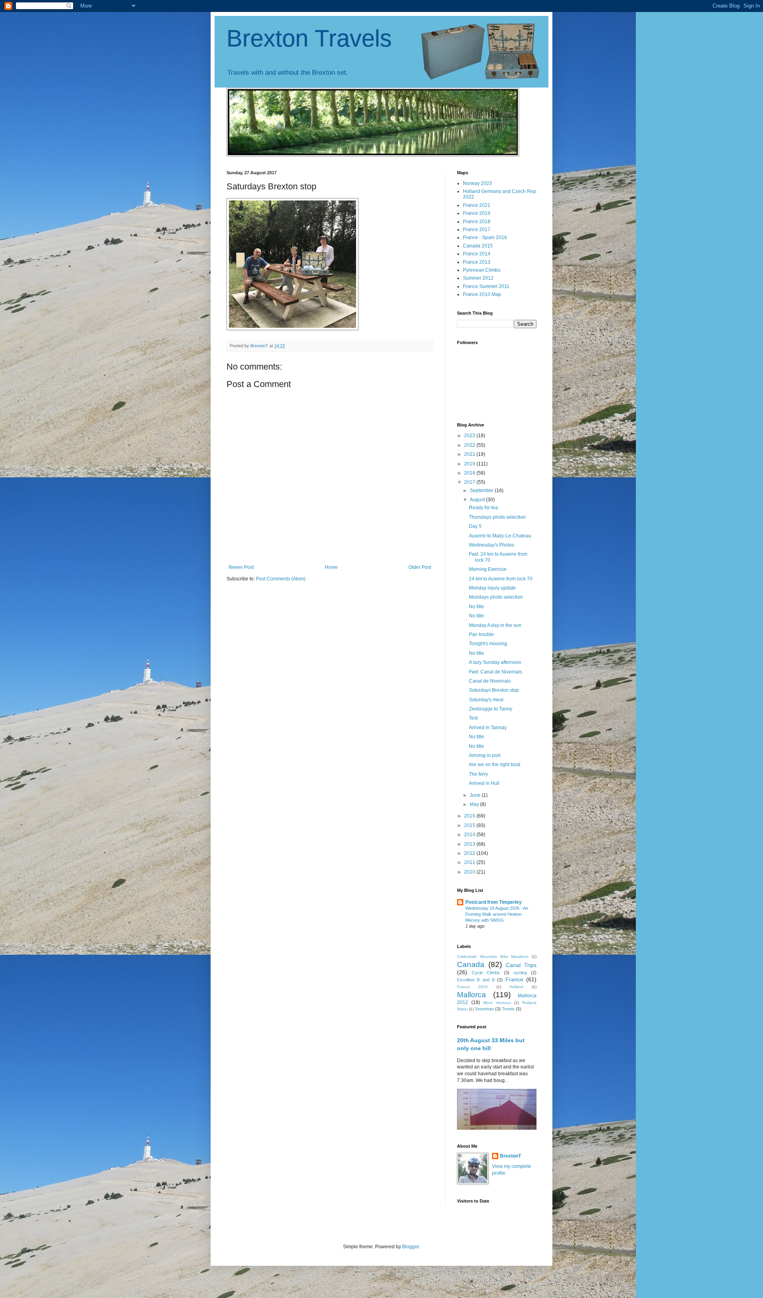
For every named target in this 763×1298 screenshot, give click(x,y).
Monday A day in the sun (495, 625)
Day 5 (475, 526)
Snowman (484, 1008)
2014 (470, 834)
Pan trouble (481, 634)
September (482, 490)
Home (331, 567)
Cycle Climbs (486, 972)
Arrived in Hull (484, 783)
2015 (470, 825)
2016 (470, 816)
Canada (470, 964)
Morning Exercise (488, 569)
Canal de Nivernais (490, 681)
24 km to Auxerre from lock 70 (501, 579)
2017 (470, 482)
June (476, 795)
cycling (520, 972)
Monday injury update (492, 588)
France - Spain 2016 (485, 237)
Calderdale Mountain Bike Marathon (493, 956)
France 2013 (476, 262)
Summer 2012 (478, 278)
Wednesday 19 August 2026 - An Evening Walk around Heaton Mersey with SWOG (496, 914)
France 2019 (476, 213)
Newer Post (241, 567)
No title (476, 606)
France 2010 (472, 987)
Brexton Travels (309, 38)
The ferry (478, 774)
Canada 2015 (478, 246)
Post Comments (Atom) (281, 579)
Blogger (410, 1246)
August (478, 499)
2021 (470, 454)
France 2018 (476, 221)
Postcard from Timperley (493, 902)
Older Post (420, 567)
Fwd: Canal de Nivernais (495, 672)
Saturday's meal (486, 700)
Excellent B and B (476, 979)
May (475, 804)
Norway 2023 (477, 183)
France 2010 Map (482, 294)
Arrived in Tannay (488, 727)
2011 (470, 862)
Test (473, 718)
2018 (470, 473)
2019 (470, 464)
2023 (470, 435)
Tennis (508, 1008)
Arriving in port (484, 755)
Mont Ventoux (497, 1002)
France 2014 (476, 254)
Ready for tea (483, 507)
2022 (470, 445)
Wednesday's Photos (491, 545)
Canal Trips (521, 965)
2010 (470, 872)
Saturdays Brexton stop (494, 690)
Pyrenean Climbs (481, 270)
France (514, 979)
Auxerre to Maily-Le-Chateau (500, 536)
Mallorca (471, 995)
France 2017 (476, 229)
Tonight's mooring (488, 643)
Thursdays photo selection (497, 517)
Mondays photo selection (496, 597)
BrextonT (510, 1156)
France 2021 (476, 205)
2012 (470, 853)
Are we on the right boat (494, 764)
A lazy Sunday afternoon (495, 662)
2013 (470, 844)
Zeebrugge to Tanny (490, 709)
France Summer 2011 (486, 286)
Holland (516, 987)
